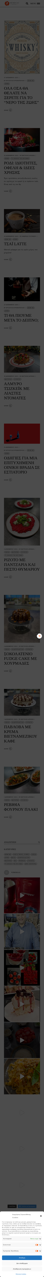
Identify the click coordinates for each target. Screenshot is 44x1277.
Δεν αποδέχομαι (22, 1263)
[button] (41, 1216)
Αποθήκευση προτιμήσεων (22, 1269)
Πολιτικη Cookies (21, 1274)
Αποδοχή (22, 1258)
